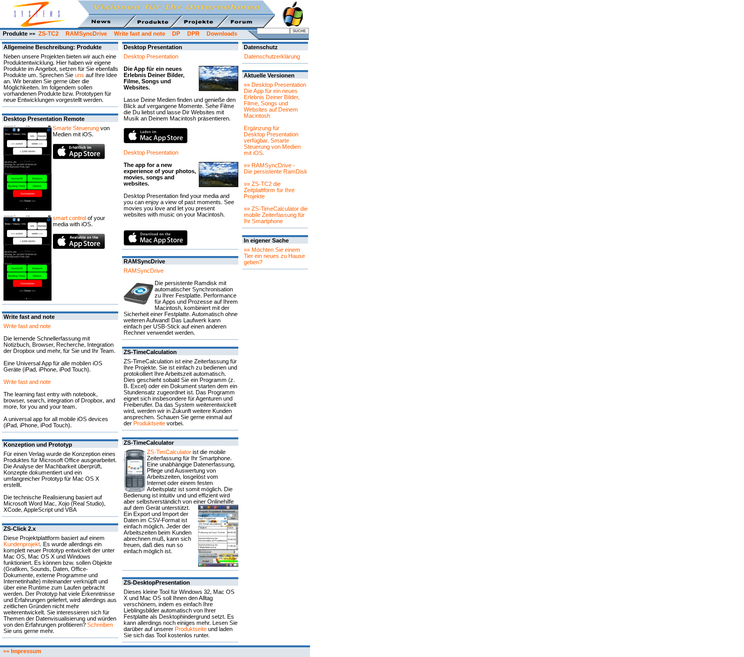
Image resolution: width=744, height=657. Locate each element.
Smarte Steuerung (76, 128)
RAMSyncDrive (144, 271)
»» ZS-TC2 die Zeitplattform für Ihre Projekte (269, 190)
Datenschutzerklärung (272, 56)
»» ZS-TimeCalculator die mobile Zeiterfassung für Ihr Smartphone (276, 215)
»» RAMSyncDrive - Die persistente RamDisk (275, 168)
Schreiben (100, 625)
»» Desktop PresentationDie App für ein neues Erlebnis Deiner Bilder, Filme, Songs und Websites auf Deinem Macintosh (275, 100)
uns (79, 75)
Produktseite (149, 423)
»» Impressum (20, 651)
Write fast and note (27, 326)
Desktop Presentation (151, 56)
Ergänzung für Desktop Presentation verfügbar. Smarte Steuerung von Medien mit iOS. (272, 140)
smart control (69, 218)
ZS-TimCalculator (169, 452)
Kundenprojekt (21, 544)
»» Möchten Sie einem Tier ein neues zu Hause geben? (274, 256)
